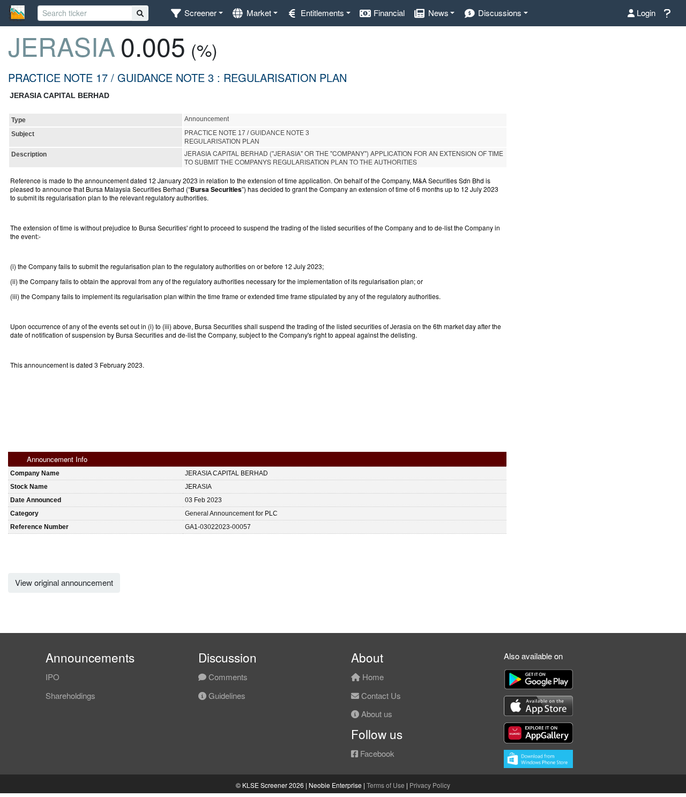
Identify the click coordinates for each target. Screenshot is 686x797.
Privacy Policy (429, 784)
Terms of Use (386, 784)
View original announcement (64, 582)
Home (372, 676)
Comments (227, 676)
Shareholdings (70, 695)
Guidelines (225, 695)
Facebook (376, 753)
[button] (196, 13)
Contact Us (380, 695)
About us (375, 713)
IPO (52, 676)
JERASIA (61, 45)
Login (645, 12)
